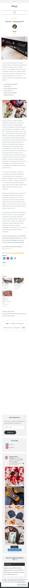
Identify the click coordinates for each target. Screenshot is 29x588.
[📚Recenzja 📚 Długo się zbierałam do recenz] (14, 535)
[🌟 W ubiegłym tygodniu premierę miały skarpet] (14, 495)
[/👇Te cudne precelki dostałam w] (14, 476)
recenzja (12, 315)
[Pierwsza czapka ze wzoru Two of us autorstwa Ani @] (14, 515)
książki (6, 313)
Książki (8, 311)
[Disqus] (14, 354)
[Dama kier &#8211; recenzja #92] (7, 280)
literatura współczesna (12, 313)
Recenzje (12, 311)
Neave (14, 31)
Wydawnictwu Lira (7, 248)
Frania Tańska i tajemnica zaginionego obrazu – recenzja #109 (6, 300)
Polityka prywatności (21, 582)
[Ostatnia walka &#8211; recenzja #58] (19, 280)
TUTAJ (16, 574)
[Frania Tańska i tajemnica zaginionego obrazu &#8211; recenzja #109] (7, 293)
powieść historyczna (21, 313)
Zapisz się (10, 432)
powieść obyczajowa (6, 315)
